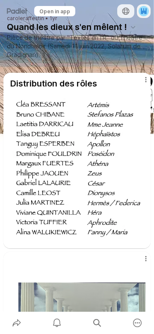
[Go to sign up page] (144, 11)
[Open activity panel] (57, 322)
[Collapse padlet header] (133, 27)
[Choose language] (125, 11)
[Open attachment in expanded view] (77, 168)
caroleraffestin (25, 18)
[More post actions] (140, 83)
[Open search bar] (97, 322)
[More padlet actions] (137, 322)
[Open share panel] (17, 322)
